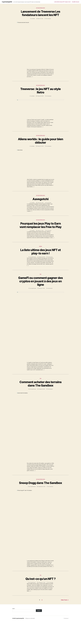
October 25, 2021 (42, 389)
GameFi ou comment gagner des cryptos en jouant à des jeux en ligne (40, 281)
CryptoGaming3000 (7, 1)
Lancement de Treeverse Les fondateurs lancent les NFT (40, 13)
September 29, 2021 (41, 486)
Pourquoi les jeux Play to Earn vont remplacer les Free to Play (40, 225)
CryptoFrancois (33, 288)
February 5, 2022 (42, 288)
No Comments (48, 18)
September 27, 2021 (41, 582)
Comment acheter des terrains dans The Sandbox (40, 383)
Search (13, 608)
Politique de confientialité (30, 618)
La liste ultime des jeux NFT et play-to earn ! (62, 1)
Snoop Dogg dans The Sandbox (40, 483)
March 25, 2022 (40, 18)
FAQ (40, 274)
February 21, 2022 (40, 202)
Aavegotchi (40, 199)
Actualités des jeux (75, 1)
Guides (40, 246)
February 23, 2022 (40, 146)
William (33, 18)
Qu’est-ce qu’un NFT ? (40, 579)
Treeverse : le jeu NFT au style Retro (40, 90)
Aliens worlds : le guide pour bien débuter (40, 140)
